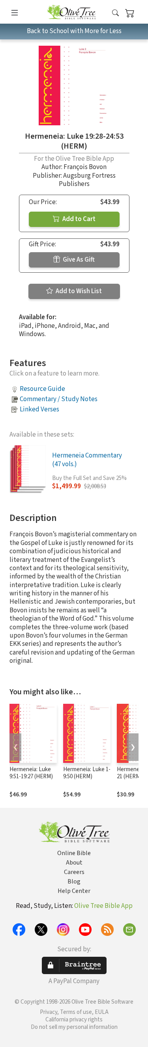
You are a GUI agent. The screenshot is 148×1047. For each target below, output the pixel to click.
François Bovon (85, 167)
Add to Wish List (78, 291)
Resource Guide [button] (42, 389)
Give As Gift (78, 259)
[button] (115, 13)
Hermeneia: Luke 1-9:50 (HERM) (87, 773)
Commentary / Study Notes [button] (58, 399)
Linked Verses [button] (39, 409)
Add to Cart (78, 219)
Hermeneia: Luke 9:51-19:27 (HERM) (31, 773)
